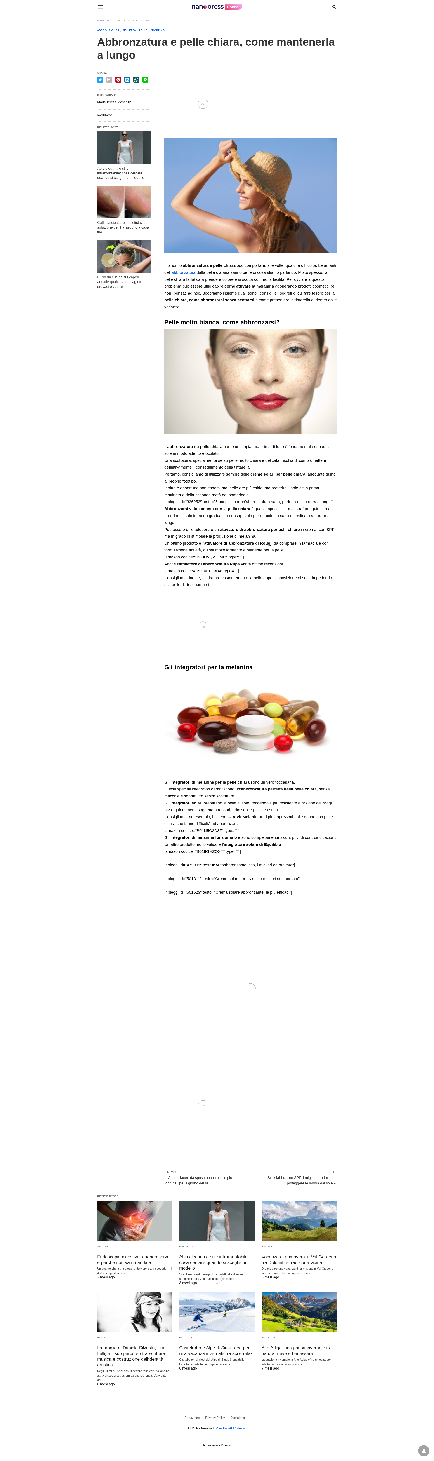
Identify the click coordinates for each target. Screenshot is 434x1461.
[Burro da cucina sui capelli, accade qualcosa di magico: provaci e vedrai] (124, 256)
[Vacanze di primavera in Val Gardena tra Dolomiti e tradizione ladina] (299, 1221)
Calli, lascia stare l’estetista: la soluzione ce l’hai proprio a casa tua (123, 227)
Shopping (143, 20)
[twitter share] (100, 80)
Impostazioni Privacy (217, 1445)
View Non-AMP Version (231, 1428)
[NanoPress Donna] (216, 6)
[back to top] (423, 1450)
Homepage (104, 20)
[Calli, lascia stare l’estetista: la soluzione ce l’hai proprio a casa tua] (124, 202)
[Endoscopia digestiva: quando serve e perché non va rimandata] (134, 1221)
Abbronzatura (108, 30)
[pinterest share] (118, 80)
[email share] (109, 80)
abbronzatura (184, 272)
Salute (102, 1246)
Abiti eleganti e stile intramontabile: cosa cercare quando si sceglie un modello (120, 173)
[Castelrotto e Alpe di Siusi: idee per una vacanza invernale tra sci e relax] (217, 1312)
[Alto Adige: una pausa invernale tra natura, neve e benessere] (299, 1312)
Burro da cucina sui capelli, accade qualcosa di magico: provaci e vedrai (119, 281)
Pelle (143, 30)
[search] (334, 6)
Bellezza (124, 20)
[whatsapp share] (136, 80)
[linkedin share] (127, 80)
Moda (101, 1337)
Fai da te (186, 1337)
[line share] (145, 80)
